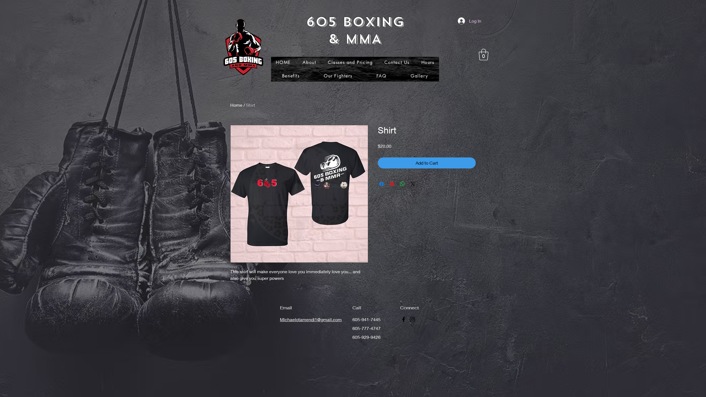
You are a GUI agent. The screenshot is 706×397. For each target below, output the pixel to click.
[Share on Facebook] (381, 184)
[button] (483, 54)
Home (236, 105)
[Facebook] (403, 319)
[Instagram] (412, 319)
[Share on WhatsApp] (402, 184)
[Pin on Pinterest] (392, 184)
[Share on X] (413, 184)
